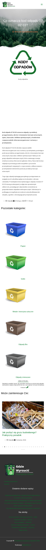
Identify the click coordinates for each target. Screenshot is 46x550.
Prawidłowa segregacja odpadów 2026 (27, 541)
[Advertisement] (23, 107)
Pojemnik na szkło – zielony (23, 519)
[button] (3, 424)
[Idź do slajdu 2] (4, 446)
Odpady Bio (23, 344)
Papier (23, 246)
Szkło (23, 279)
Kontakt (6, 484)
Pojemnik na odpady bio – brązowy (23, 527)
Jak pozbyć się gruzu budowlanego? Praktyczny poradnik (23, 500)
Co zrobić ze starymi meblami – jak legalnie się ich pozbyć (23, 503)
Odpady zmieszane (23, 377)
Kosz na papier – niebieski (23, 522)
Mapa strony (23, 530)
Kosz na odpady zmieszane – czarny (23, 525)
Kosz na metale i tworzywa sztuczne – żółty (23, 517)
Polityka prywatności (11, 481)
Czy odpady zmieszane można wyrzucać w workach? (23, 508)
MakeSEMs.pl (26, 545)
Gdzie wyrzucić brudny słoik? (23, 506)
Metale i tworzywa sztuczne (23, 312)
